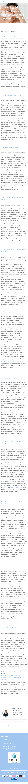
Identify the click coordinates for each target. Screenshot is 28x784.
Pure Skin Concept (11, 772)
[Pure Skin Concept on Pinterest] (13, 768)
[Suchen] (23, 1)
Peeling (15, 318)
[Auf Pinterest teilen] (15, 725)
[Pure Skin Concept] (14, 1)
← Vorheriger (20, 26)
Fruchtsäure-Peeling (6, 361)
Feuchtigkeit (18, 397)
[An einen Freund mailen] (19, 725)
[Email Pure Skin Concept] (17, 768)
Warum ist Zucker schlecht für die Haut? (11, 675)
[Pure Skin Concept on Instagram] (15, 768)
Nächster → (20, 28)
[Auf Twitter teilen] (8, 725)
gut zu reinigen (14, 487)
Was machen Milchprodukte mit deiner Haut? (13, 677)
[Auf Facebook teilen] (12, 725)
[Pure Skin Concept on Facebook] (10, 768)
